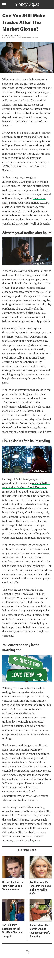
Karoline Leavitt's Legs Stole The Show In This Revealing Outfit (40, 887)
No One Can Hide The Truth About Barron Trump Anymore (13, 885)
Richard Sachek (13, 35)
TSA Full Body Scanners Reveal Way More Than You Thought (12, 930)
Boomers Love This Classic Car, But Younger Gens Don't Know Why (39, 930)
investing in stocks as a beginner (21, 840)
